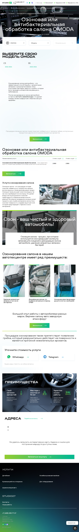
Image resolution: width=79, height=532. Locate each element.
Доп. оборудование (48, 8)
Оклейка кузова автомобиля (17, 8)
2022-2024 (8, 67)
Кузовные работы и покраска (34, 8)
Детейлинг (5, 8)
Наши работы (7, 504)
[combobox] (15, 42)
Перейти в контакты (30, 418)
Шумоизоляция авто (61, 8)
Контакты (5, 502)
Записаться (37, 139)
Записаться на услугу (37, 457)
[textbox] (15, 43)
